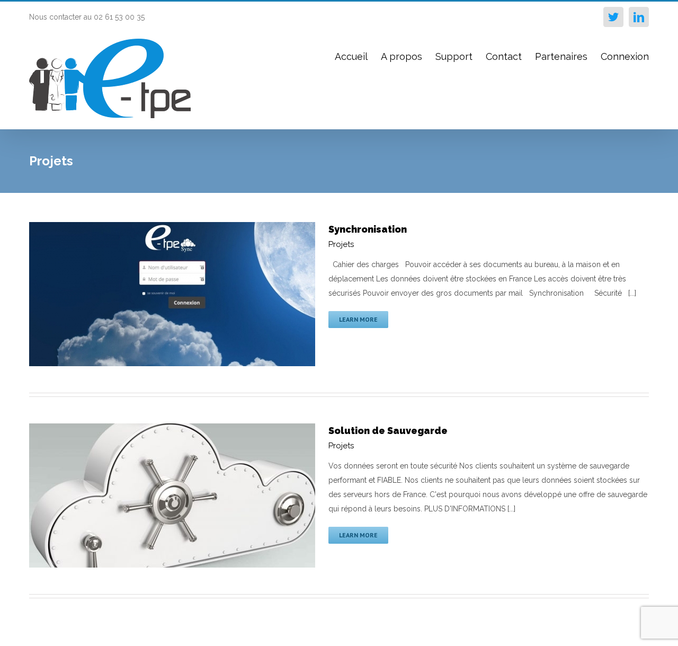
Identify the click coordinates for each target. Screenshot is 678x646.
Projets (341, 244)
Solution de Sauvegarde (388, 430)
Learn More (358, 319)
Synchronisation (367, 229)
